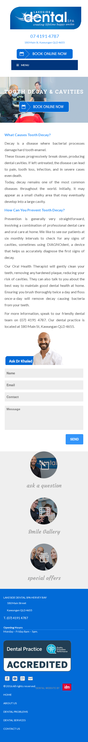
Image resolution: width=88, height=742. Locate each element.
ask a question (44, 485)
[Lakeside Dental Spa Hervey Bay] (45, 18)
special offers (44, 578)
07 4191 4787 (44, 36)
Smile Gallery (44, 531)
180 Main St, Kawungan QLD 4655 (44, 42)
